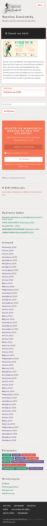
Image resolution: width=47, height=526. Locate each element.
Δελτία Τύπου (8, 513)
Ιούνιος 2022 (7, 352)
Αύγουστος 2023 (9, 332)
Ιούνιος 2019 (7, 417)
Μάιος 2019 (7, 421)
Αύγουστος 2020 (9, 378)
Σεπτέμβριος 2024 (10, 303)
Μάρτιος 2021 (8, 368)
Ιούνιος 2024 (7, 313)
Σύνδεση (5, 484)
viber (5, 509)
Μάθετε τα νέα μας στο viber (13, 178)
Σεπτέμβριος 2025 (10, 270)
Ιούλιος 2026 (8, 251)
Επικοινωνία (23, 513)
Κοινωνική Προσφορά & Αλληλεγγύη (27, 462)
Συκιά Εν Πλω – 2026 (11, 226)
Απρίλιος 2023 (8, 345)
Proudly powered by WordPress (15, 519)
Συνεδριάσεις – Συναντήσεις (15, 468)
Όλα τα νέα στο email (20, 509)
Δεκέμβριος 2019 (9, 401)
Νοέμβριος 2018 (9, 437)
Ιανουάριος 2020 (9, 398)
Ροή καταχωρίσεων (10, 487)
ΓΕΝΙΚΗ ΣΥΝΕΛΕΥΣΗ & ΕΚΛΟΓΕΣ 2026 (18, 233)
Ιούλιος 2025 (8, 277)
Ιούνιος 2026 (7, 254)
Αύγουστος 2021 (9, 362)
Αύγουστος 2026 (9, 247)
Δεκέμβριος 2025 (9, 260)
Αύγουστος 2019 (9, 411)
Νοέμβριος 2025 (9, 264)
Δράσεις (16, 455)
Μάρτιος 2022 (8, 355)
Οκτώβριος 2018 (9, 440)
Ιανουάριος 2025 (9, 293)
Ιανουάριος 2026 (9, 257)
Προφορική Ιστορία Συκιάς (14, 465)
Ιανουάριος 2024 (9, 323)
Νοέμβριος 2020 (9, 372)
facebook (31, 506)
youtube (7, 506)
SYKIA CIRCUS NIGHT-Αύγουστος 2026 (18, 223)
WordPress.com (9, 522)
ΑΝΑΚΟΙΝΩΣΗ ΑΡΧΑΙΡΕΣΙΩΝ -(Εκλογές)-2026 (20, 229)
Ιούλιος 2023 (7, 336)
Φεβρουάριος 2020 (10, 395)
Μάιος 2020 (7, 388)
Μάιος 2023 (7, 342)
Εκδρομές (20, 458)
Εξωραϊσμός (32, 458)
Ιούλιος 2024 (8, 309)
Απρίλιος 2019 (8, 424)
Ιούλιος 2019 (7, 414)
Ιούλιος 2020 (8, 381)
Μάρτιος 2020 (8, 391)
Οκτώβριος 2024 (9, 300)
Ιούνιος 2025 (7, 280)
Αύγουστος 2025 (9, 273)
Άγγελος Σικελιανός (18, 16)
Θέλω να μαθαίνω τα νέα (17, 153)
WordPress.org (8, 493)
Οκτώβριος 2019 (9, 408)
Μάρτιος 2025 (8, 287)
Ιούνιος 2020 (7, 385)
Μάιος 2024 (7, 316)
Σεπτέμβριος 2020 (10, 375)
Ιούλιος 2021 (7, 365)
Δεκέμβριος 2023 (9, 326)
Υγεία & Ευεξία (36, 468)
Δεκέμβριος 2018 (9, 434)
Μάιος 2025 (7, 283)
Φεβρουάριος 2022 (10, 359)
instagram (19, 506)
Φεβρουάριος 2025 (10, 290)
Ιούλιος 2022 (8, 349)
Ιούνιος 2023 (7, 339)
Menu (40, 5)
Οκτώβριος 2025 (9, 267)
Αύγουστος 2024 (9, 306)
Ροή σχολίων (7, 490)
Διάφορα (6, 455)
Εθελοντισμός (28, 455)
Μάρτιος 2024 (8, 319)
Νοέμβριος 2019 (9, 404)
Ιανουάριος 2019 (9, 431)
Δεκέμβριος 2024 (9, 296)
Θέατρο (6, 462)
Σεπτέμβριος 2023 (10, 329)
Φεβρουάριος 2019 (10, 427)
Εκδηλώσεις (8, 458)
